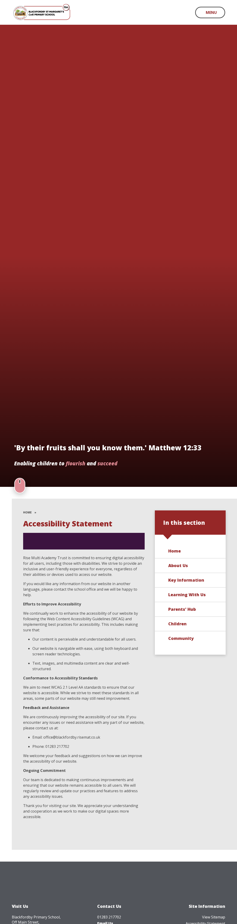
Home (27, 512)
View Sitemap (213, 917)
